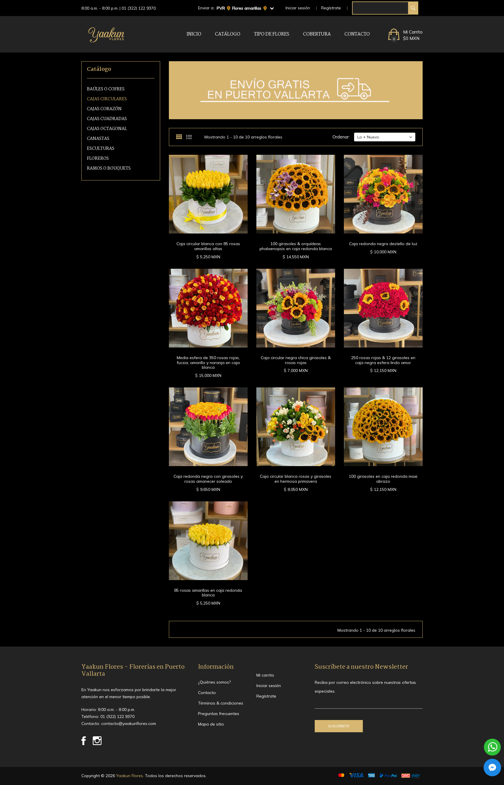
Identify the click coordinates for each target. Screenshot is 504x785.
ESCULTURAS (100, 149)
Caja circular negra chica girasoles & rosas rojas (296, 360)
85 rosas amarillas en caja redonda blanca (208, 593)
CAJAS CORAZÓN (104, 109)
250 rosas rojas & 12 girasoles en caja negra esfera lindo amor (383, 360)
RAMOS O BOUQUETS (109, 169)
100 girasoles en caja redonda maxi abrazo (383, 479)
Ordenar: (341, 137)
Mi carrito (265, 675)
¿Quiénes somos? (214, 682)
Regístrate (331, 8)
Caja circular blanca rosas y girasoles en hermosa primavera (295, 479)
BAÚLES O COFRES (106, 89)
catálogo (227, 34)
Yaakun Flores (129, 775)
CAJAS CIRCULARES (107, 99)
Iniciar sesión (298, 8)
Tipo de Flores (271, 34)
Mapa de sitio (211, 724)
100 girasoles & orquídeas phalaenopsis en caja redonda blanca (296, 246)
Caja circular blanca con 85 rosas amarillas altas (208, 246)
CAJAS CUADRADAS (107, 119)
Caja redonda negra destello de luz (383, 243)
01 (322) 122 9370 (139, 8)
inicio (194, 34)
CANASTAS (98, 139)
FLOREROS (98, 159)
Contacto (357, 34)
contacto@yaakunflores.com (128, 723)
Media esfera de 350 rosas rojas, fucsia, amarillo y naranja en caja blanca (208, 362)
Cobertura (317, 34)
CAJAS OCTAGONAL (107, 129)
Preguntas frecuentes (218, 713)
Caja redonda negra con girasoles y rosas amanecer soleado (208, 479)
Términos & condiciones (220, 703)
